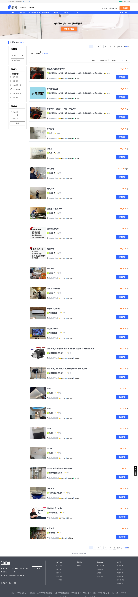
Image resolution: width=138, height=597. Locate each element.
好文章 (76, 12)
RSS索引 (59, 580)
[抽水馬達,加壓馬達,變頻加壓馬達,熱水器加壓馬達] (38, 373)
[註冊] (28, 1)
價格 (113, 60)
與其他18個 (56, 498)
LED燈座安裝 (17, 85)
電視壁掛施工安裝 (54, 508)
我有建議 (100, 576)
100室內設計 (114, 593)
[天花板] (38, 453)
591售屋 (93, 593)
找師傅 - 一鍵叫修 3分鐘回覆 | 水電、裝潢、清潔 (12, 7)
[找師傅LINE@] (15, 583)
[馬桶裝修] (38, 253)
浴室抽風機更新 (53, 289)
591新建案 (83, 593)
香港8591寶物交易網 (61, 593)
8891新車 (124, 593)
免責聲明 (120, 573)
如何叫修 (59, 566)
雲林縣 (22, 42)
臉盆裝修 (50, 269)
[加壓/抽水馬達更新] (38, 213)
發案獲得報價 (69, 29)
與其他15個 (56, 538)
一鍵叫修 (124, 8)
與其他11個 (56, 478)
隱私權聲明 (121, 580)
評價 (92, 60)
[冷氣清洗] (38, 493)
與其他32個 (56, 138)
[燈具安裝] (38, 193)
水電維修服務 (52, 89)
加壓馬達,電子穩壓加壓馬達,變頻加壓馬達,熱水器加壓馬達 (70, 349)
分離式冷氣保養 (53, 309)
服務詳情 (122, 77)
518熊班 (12, 593)
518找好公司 (21, 593)
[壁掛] (38, 433)
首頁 (13, 12)
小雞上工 (32, 593)
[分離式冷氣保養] (38, 313)
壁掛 (49, 429)
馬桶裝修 (50, 249)
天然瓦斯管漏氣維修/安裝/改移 (59, 469)
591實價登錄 (102, 593)
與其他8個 (55, 318)
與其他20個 (56, 358)
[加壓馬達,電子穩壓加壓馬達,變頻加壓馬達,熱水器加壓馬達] (38, 353)
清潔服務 (45, 12)
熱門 (123, 60)
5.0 (55, 173)
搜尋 (105, 8)
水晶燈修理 (16, 89)
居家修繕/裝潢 (33, 12)
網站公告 (120, 569)
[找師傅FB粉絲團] (10, 583)
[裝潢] (38, 393)
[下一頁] (114, 46)
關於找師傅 (121, 566)
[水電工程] (38, 533)
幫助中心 (100, 573)
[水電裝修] (38, 133)
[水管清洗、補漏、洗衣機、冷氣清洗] (38, 113)
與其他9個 (55, 398)
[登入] (24, 1)
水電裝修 (50, 129)
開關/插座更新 (52, 229)
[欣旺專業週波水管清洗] (38, 73)
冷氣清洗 (50, 489)
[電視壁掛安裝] (38, 333)
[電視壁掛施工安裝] (38, 513)
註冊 (103, 566)
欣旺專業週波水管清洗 (56, 69)
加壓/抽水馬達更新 (54, 209)
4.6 (104, 73)
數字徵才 (120, 583)
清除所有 (45, 53)
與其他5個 (55, 178)
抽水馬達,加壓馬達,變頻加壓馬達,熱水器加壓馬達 (67, 369)
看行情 (56, 12)
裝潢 (49, 389)
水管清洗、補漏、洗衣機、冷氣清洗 (61, 109)
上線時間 (103, 60)
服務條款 (120, 576)
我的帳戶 (125, 12)
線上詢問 (37, 568)
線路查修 (50, 169)
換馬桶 (49, 149)
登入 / (99, 566)
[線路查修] (38, 173)
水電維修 (22, 12)
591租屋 (74, 593)
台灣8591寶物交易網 (44, 593)
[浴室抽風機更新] (38, 293)
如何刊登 (114, 8)
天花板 (49, 449)
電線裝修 (15, 77)
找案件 (66, 12)
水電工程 (50, 528)
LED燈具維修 (17, 93)
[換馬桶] (38, 153)
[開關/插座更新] (38, 233)
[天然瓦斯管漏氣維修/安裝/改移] (38, 473)
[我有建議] (135, 471)
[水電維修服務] (38, 93)
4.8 (65, 353)
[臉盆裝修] (38, 273)
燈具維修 (15, 97)
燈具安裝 (15, 81)
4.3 (57, 532)
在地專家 (59, 576)
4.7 (54, 133)
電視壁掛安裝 (52, 329)
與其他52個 (56, 78)
